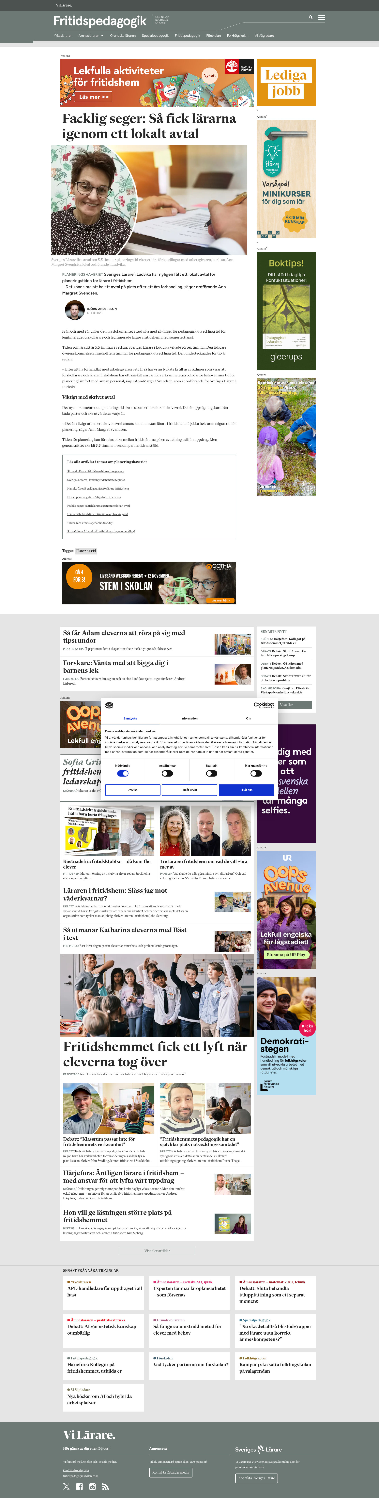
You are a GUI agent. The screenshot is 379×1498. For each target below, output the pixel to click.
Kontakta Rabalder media (170, 1472)
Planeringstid (86, 551)
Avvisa (132, 790)
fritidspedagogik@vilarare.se (80, 1476)
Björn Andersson (102, 308)
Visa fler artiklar (157, 1251)
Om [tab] (248, 718)
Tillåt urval (189, 790)
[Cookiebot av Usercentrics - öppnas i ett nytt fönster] (256, 705)
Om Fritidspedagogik (76, 1470)
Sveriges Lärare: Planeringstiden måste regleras (96, 480)
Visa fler (286, 705)
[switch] (167, 773)
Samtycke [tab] (130, 718)
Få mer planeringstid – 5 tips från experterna (94, 497)
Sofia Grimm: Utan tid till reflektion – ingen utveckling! (101, 531)
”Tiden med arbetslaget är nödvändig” (90, 523)
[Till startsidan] (64, 5)
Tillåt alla (246, 790)
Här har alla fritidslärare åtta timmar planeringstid (97, 514)
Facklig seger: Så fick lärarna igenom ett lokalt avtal (98, 506)
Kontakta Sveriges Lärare (256, 1478)
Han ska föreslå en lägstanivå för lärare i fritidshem (98, 488)
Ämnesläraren (89, 36)
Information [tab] (189, 718)
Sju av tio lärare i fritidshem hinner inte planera (95, 471)
